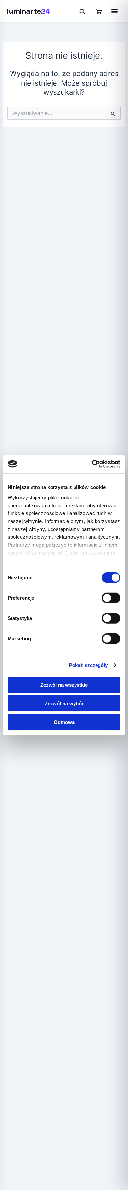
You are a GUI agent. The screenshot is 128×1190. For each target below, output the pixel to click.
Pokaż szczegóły (88, 665)
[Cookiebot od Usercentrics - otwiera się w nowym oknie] (92, 464)
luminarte (28, 11)
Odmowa (64, 722)
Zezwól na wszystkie (64, 684)
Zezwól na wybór (64, 703)
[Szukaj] (82, 11)
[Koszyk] (99, 11)
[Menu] (114, 11)
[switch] (111, 597)
